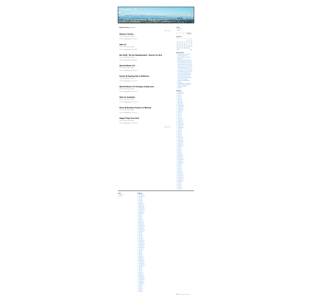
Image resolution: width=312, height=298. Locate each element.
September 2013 (181, 144)
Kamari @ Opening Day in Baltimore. (134, 76)
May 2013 (180, 150)
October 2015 (180, 108)
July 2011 (179, 183)
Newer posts (168, 30)
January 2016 (180, 103)
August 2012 (180, 163)
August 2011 (180, 181)
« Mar (177, 49)
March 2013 (180, 153)
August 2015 (180, 111)
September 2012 (181, 162)
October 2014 (180, 125)
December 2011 (181, 175)
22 (186, 46)
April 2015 (180, 117)
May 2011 (180, 185)
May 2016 (180, 98)
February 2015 (180, 120)
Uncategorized (127, 38)
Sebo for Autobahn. (127, 97)
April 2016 (180, 99)
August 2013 (180, 146)
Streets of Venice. (126, 34)
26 (179, 48)
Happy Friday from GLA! (129, 118)
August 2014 (180, 128)
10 (191, 42)
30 (189, 48)
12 (179, 44)
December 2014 (181, 122)
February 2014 (180, 137)
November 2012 (181, 159)
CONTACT (180, 28)
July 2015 (179, 112)
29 (186, 48)
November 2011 (181, 177)
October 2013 (180, 143)
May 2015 (180, 115)
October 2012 (180, 161)
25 (177, 48)
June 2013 (180, 149)
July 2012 (179, 165)
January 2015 (180, 121)
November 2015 (181, 106)
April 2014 (180, 134)
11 (177, 44)
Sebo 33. (123, 44)
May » (191, 49)
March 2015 (180, 118)
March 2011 (180, 188)
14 (184, 44)
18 (177, 46)
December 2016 (181, 93)
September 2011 (181, 180)
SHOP (179, 30)
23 (189, 46)
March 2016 (180, 101)
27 (182, 48)
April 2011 (180, 187)
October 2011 (180, 178)
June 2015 (180, 114)
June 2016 (180, 96)
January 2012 (180, 174)
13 (182, 44)
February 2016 (180, 102)
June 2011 (180, 184)
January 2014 (180, 139)
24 (191, 46)
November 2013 (181, 142)
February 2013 (180, 155)
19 (179, 46)
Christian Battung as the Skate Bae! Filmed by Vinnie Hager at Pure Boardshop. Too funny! (184, 85)
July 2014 (179, 130)
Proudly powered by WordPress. (184, 294)
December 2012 (181, 158)
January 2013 (180, 156)
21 (184, 46)
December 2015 (181, 105)
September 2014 (181, 127)
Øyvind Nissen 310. (127, 65)
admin (132, 36)
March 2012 (180, 171)
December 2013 (181, 140)
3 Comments (134, 59)
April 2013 (180, 152)
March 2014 (180, 136)
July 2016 (179, 95)
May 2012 (180, 168)
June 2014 (180, 131)
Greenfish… (180, 87)
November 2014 (181, 124)
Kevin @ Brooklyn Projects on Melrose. (135, 107)
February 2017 (180, 92)
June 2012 (180, 166)
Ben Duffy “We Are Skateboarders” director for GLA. (140, 55)
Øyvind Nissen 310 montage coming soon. (136, 86)
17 (191, 44)
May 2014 (180, 133)
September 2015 (181, 109)
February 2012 (180, 172)
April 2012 (180, 169)
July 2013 (179, 147)
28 (184, 48)
